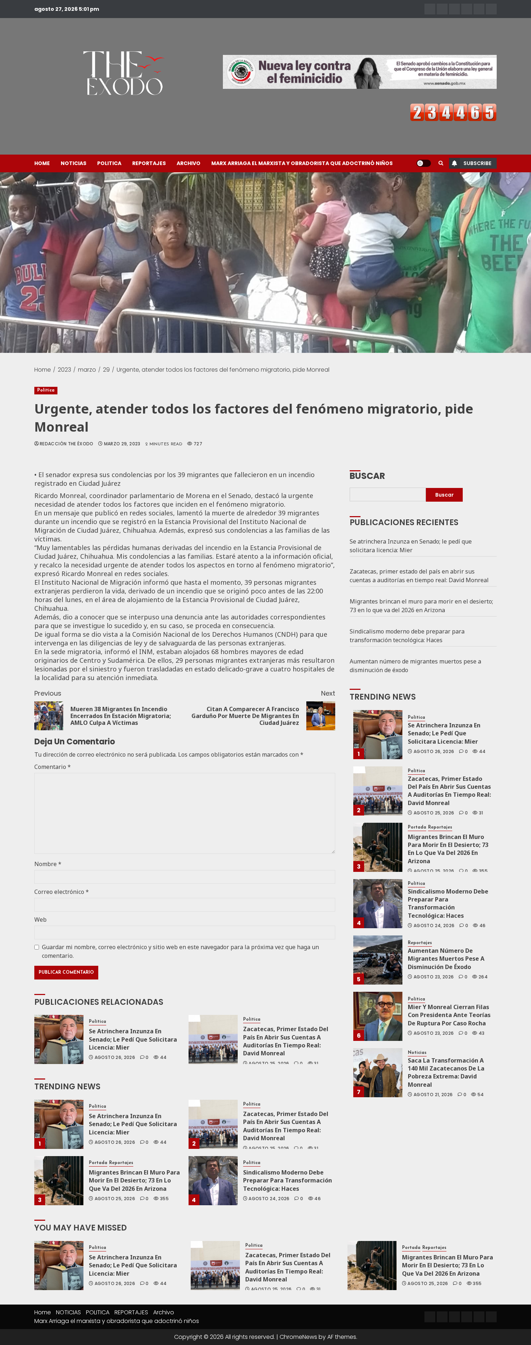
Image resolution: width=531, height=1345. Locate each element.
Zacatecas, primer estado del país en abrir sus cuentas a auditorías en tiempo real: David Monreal (285, 1041)
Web (40, 920)
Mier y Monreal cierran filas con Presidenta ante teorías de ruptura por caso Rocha (449, 1015)
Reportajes (121, 1163)
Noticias (417, 1053)
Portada (98, 1163)
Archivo (188, 163)
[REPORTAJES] (466, 9)
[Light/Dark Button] (423, 163)
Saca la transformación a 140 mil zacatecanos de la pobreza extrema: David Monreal (446, 1072)
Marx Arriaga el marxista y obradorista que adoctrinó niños (302, 163)
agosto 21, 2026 (433, 1095)
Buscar (367, 475)
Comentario (52, 767)
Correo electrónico (61, 892)
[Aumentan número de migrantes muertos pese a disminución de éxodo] (377, 960)
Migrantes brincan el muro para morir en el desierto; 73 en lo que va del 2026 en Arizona (134, 1180)
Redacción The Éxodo (67, 444)
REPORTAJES (149, 163)
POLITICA (109, 163)
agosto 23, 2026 (434, 977)
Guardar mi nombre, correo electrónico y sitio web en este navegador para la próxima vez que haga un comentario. (180, 951)
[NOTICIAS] (442, 9)
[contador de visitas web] (453, 112)
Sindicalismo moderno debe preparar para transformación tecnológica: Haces (287, 1180)
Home (42, 163)
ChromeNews (298, 1337)
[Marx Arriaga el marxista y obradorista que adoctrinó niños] (491, 9)
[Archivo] (479, 9)
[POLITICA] (454, 9)
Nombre (47, 864)
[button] (440, 163)
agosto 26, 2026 (115, 1057)
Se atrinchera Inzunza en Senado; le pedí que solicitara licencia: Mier (133, 1039)
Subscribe (477, 163)
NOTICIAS (73, 163)
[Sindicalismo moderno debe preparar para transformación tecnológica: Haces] (213, 1180)
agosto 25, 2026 (269, 1064)
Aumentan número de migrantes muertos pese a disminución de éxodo (446, 959)
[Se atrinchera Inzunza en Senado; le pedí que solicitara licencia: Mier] (58, 1039)
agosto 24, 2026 (269, 1199)
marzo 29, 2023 (122, 444)
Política (46, 390)
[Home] (429, 9)
